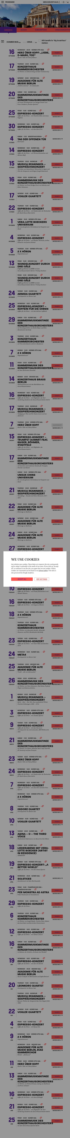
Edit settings (41, 579)
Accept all (22, 579)
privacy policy (43, 571)
